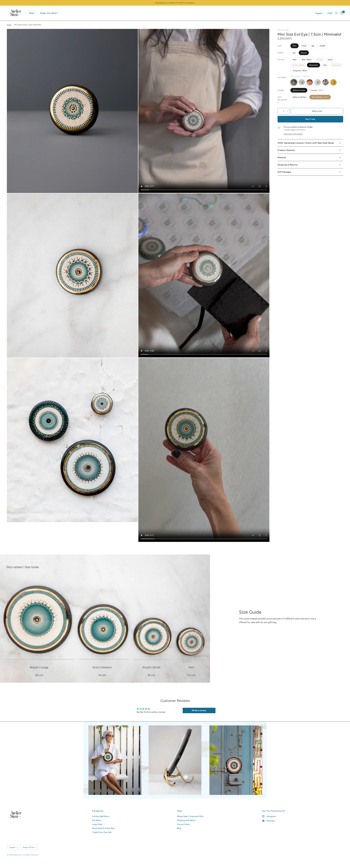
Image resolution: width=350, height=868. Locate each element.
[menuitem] (32, 13)
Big (313, 46)
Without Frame (299, 90)
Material (282, 157)
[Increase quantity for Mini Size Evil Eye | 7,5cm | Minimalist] (287, 111)
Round (304, 53)
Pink (325, 65)
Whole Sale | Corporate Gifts (190, 816)
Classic (319, 59)
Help (179, 811)
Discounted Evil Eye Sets (103, 828)
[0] (341, 13)
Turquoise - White (300, 70)
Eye (294, 53)
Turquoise (336, 65)
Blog (179, 828)
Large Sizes (97, 824)
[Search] (336, 13)
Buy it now (310, 119)
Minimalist (313, 65)
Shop (31, 13)
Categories (98, 811)
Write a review (199, 710)
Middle (322, 46)
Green (330, 59)
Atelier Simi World (48, 13)
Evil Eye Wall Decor (100, 816)
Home (9, 25)
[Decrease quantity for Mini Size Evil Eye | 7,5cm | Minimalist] (280, 111)
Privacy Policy (183, 824)
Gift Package (284, 172)
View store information (293, 134)
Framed (317, 90)
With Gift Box (320, 97)
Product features (286, 150)
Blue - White (306, 59)
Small (304, 46)
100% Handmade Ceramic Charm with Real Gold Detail (306, 143)
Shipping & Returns (288, 164)
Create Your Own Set (102, 832)
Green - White (298, 65)
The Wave (96, 820)
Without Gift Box (299, 97)
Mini (294, 46)
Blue (294, 59)
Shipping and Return (186, 820)
